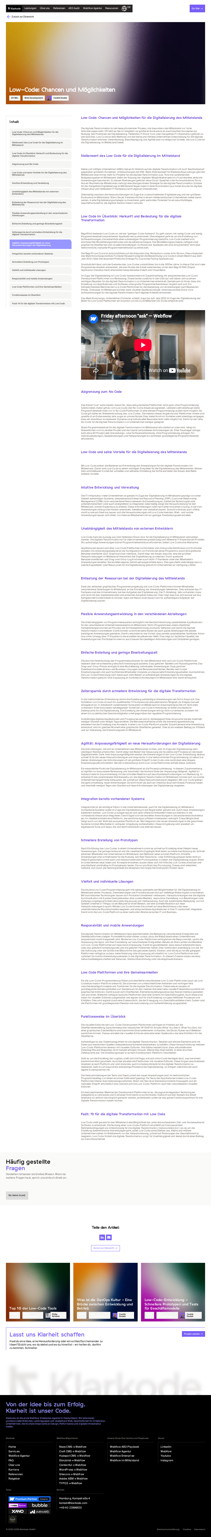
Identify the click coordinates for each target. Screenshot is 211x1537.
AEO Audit (74, 8)
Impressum (199, 1529)
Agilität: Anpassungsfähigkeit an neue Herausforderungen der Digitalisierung (31, 244)
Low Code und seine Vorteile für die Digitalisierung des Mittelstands (39, 174)
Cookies (187, 1529)
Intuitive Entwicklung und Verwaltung (30, 183)
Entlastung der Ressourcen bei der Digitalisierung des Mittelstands (39, 204)
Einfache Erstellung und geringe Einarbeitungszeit (37, 223)
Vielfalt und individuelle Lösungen (29, 270)
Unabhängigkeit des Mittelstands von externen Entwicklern (35, 193)
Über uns (45, 8)
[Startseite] (14, 9)
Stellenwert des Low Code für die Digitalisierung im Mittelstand (37, 144)
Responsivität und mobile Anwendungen (32, 278)
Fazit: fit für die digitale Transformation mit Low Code (38, 303)
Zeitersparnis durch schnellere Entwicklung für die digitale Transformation (37, 233)
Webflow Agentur (92, 8)
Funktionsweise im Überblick (26, 295)
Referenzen (59, 8)
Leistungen (30, 8)
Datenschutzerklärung (168, 1529)
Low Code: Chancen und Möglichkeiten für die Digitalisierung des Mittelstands (35, 133)
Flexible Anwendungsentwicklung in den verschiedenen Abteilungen (40, 214)
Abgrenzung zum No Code (25, 164)
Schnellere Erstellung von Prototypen (30, 262)
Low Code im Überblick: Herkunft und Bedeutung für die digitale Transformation (40, 155)
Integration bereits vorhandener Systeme (32, 253)
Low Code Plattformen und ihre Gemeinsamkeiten (37, 287)
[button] (111, 8)
